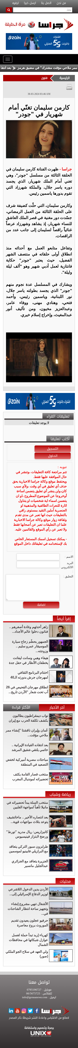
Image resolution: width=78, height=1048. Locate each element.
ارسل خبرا (30, 3)
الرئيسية (64, 78)
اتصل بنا (46, 3)
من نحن (61, 3)
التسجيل (52, 449)
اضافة (41, 605)
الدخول (52, 456)
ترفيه (15, 3)
